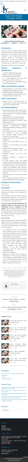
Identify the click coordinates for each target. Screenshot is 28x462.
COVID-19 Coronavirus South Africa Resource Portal (12, 373)
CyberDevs (17, 460)
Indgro (22, 275)
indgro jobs (9, 270)
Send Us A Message (13, 450)
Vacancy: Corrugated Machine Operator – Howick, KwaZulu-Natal (18, 345)
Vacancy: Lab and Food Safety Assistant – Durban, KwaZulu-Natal (18, 328)
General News (4, 375)
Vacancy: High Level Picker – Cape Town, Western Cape (18, 321)
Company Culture (5, 428)
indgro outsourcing (16, 270)
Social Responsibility (6, 429)
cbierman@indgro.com (15, 201)
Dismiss (2, 4)
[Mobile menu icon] (25, 10)
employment (7, 275)
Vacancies (5, 26)
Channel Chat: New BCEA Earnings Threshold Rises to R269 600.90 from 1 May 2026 (14, 388)
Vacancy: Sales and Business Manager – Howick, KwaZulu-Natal (18, 359)
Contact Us (4, 450)
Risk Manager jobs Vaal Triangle (14, 276)
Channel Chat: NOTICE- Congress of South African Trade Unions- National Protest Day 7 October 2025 (14, 397)
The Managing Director (6, 378)
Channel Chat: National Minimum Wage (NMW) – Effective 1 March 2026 (14, 394)
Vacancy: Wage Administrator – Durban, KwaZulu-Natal (18, 352)
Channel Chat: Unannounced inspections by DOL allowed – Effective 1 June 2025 (14, 400)
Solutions (3, 425)
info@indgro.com (9, 451)
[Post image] (5, 322)
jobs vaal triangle (23, 270)
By (15, 268)
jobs (5, 270)
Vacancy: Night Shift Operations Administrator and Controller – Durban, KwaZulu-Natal (18, 337)
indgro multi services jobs (20, 273)
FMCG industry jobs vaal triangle (9, 273)
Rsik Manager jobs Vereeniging (15, 275)
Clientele (3, 427)
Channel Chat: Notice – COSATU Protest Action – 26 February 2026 (14, 391)
